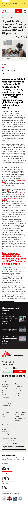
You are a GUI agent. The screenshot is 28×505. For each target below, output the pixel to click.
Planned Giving (5, 401)
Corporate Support (6, 405)
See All (3, 313)
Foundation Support (7, 403)
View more (6, 74)
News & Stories (10, 17)
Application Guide (19, 418)
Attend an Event (19, 391)
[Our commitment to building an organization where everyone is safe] (14, 340)
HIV (8, 191)
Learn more (5, 463)
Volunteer (17, 393)
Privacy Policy (5, 431)
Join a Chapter (19, 395)
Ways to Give (5, 392)
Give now (4, 7)
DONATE (18, 11)
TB (7, 160)
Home (3, 17)
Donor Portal (5, 386)
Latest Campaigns (19, 386)
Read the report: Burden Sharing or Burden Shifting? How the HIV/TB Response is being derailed (14, 258)
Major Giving (5, 395)
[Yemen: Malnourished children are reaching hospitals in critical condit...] (14, 320)
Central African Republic (9, 71)
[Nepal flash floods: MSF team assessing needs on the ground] (14, 329)
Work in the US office (20, 412)
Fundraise (17, 388)
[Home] (8, 11)
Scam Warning (5, 434)
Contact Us (4, 429)
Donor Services (5, 384)
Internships (17, 420)
